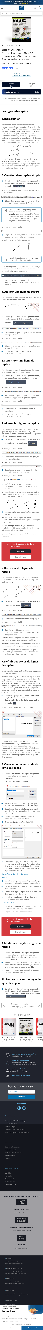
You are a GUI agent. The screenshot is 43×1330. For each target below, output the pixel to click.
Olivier (23, 64)
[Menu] (2, 8)
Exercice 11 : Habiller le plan (33, 1006)
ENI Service (10, 1291)
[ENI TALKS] (21, 1203)
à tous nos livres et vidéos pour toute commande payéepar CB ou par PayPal (24, 1062)
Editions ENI (21, 8)
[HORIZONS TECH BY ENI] (21, 1220)
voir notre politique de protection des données (20, 1088)
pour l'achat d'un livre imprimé (24, 1055)
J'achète (20, 551)
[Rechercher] (39, 14)
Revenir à (22, 74)
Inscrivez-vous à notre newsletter (21, 1087)
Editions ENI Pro (11, 1301)
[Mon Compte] (40, 7)
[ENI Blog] (21, 1238)
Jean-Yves (8, 64)
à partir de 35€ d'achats (19, 1070)
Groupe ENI (10, 1279)
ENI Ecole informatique (14, 1268)
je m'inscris (21, 1097)
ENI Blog (9, 1258)
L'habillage (15, 1006)
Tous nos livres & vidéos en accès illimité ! (21, 2)
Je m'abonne (20, 557)
